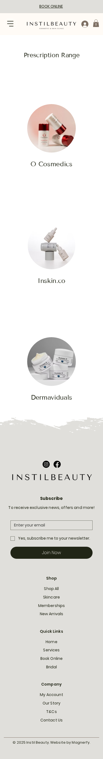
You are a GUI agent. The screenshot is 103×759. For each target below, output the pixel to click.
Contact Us (51, 720)
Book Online (51, 658)
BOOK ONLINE (51, 6)
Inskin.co (51, 281)
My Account (51, 694)
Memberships (51, 605)
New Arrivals (51, 614)
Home (51, 642)
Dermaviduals (51, 397)
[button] (96, 23)
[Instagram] (46, 464)
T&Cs (51, 711)
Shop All (51, 588)
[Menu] (10, 23)
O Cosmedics (51, 164)
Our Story (51, 703)
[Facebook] (57, 464)
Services (51, 650)
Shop (51, 578)
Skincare (51, 597)
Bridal (51, 667)
